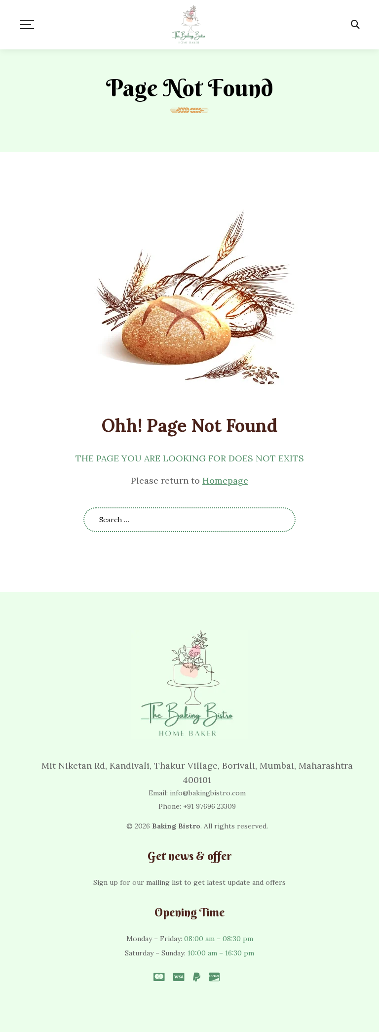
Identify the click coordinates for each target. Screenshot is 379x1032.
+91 (209, 806)
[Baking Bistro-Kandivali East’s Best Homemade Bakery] (189, 24)
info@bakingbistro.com (208, 792)
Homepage (225, 480)
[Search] (355, 24)
